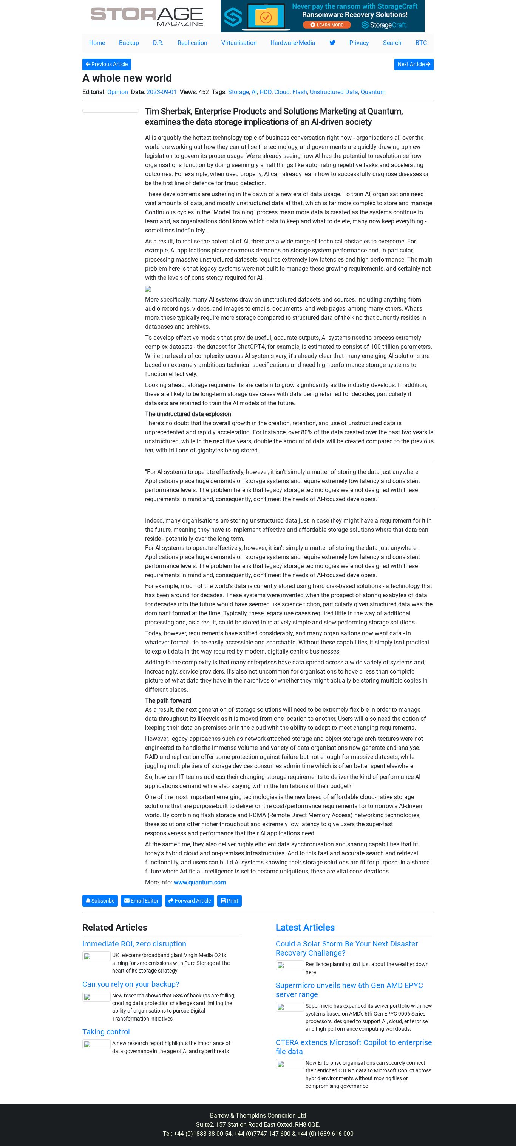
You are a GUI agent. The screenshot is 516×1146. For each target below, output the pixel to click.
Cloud (282, 92)
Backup (129, 42)
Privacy (359, 42)
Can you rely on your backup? (130, 984)
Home (97, 42)
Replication (192, 42)
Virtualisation (239, 42)
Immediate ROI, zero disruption (134, 943)
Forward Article (192, 901)
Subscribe (102, 901)
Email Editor (144, 901)
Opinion (117, 92)
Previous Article (109, 64)
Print (232, 901)
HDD (266, 92)
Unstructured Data (334, 92)
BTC (421, 42)
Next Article (412, 64)
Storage (238, 92)
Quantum (373, 92)
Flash (299, 92)
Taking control (106, 1031)
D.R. (158, 42)
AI (254, 92)
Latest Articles (305, 927)
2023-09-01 (162, 92)
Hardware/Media (292, 42)
